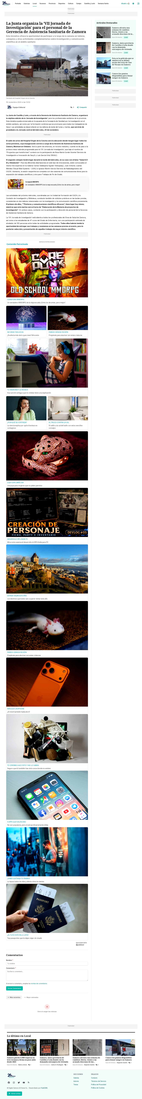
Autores (76, 1081)
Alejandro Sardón (89, 1065)
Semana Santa (103, 3)
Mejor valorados (32, 997)
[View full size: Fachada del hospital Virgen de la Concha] (47, 70)
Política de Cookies (97, 1088)
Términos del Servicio (98, 1081)
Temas (75, 1084)
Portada (18, 3)
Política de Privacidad (98, 1084)
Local (126, 37)
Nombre (9, 960)
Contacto (94, 1078)
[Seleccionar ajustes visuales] (133, 3)
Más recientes (15, 997)
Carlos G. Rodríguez (57, 1065)
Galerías (27, 3)
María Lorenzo (22, 1065)
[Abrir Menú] (138, 3)
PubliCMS (44, 1088)
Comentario (11, 968)
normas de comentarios (39, 983)
